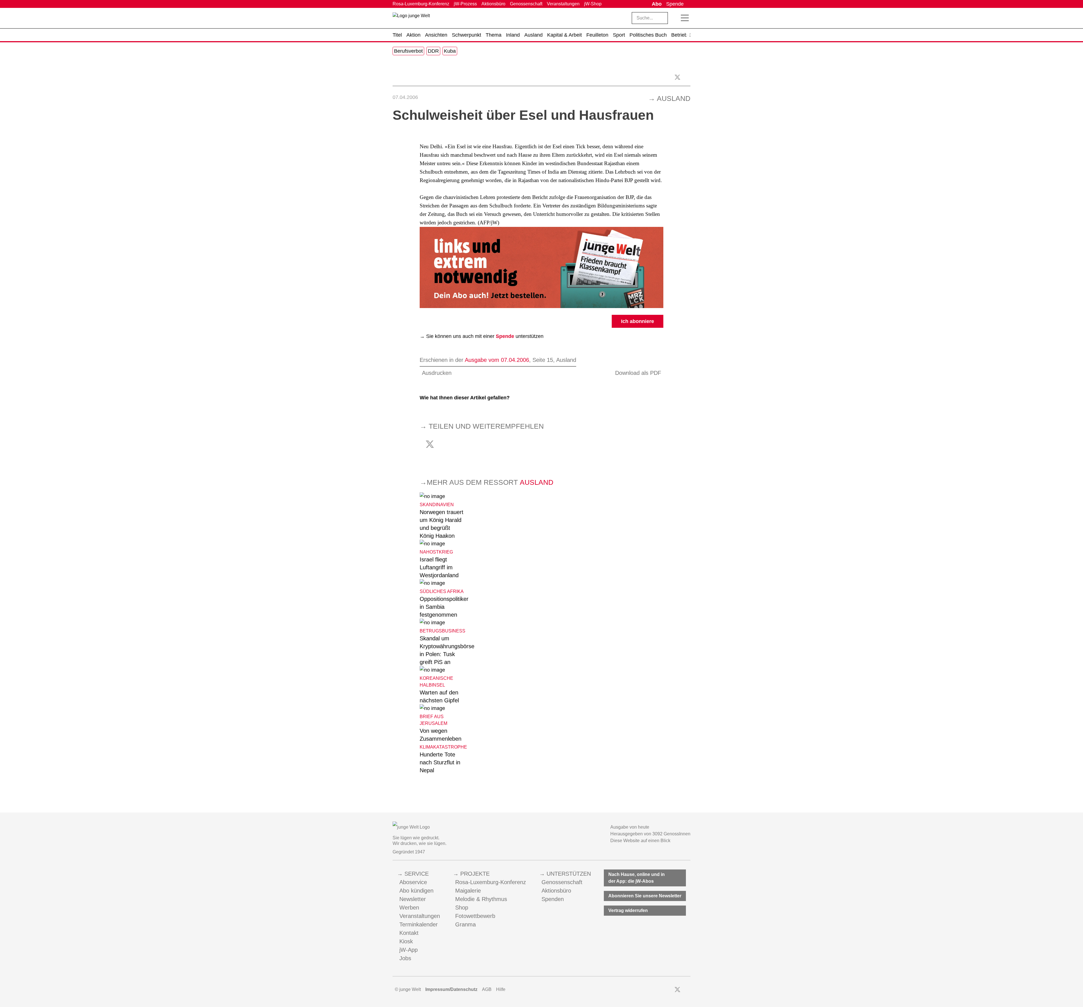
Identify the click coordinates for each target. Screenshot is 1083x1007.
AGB (487, 989)
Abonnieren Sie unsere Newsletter (644, 895)
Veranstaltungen (563, 3)
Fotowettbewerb (475, 916)
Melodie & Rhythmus (481, 899)
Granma (465, 924)
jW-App (408, 950)
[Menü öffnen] (684, 18)
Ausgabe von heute (629, 827)
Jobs (405, 958)
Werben (409, 907)
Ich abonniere (637, 321)
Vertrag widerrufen (628, 910)
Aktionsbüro (493, 3)
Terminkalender (418, 924)
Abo (657, 4)
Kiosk (406, 941)
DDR (433, 51)
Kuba (450, 51)
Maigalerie (468, 891)
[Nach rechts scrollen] (688, 35)
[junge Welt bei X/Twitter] (677, 989)
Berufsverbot (408, 51)
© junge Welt (408, 989)
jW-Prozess (465, 3)
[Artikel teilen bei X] (677, 77)
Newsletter (412, 899)
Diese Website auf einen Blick (640, 840)
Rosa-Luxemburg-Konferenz (421, 3)
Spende (675, 4)
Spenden (553, 899)
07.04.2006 (405, 97)
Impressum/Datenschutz (451, 989)
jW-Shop (593, 3)
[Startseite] (411, 19)
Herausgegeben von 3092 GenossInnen (650, 833)
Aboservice (413, 882)
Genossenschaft (526, 3)
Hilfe (500, 989)
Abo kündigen (416, 891)
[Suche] (674, 18)
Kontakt (409, 933)
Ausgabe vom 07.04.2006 (497, 360)
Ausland (673, 98)
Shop (461, 907)
